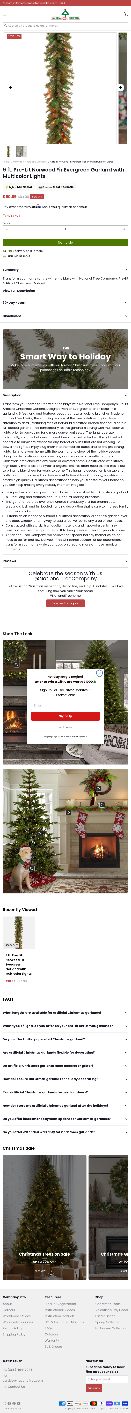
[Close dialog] (100, 673)
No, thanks (65, 727)
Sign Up (65, 716)
